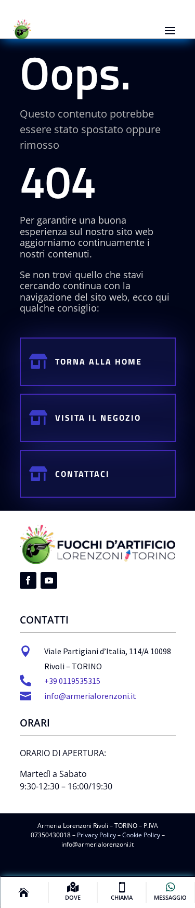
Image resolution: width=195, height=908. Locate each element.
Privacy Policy (96, 835)
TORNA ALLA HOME (98, 361)
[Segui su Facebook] (28, 580)
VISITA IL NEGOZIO (98, 417)
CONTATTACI (82, 474)
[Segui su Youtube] (49, 580)
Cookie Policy (141, 835)
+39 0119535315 (72, 681)
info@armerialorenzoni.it (90, 696)
